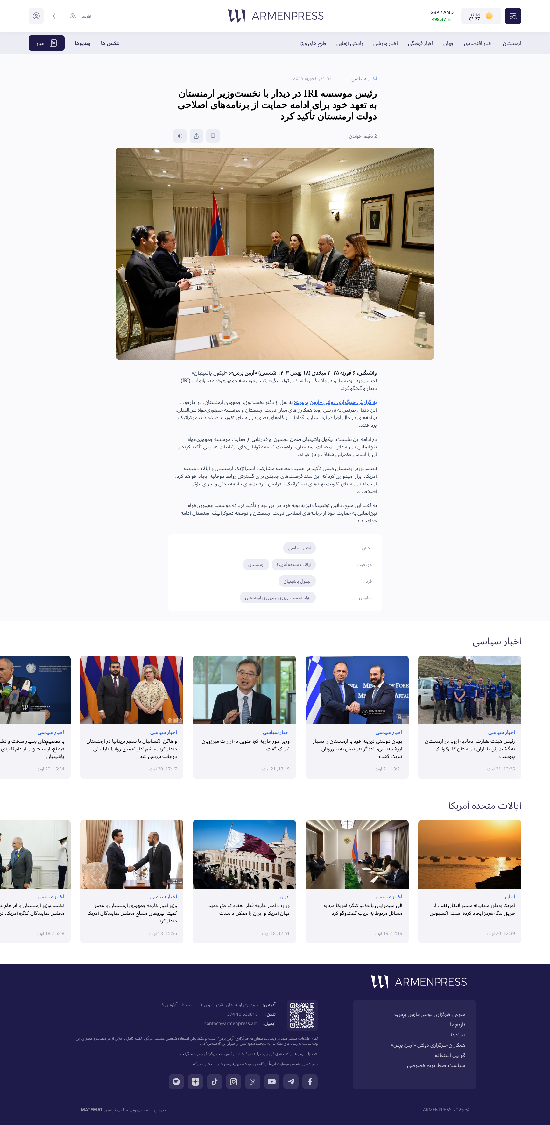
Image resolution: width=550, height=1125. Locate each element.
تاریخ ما (457, 1024)
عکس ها (110, 43)
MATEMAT (91, 1110)
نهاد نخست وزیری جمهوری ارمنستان (278, 597)
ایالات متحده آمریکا (294, 564)
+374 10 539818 (241, 1014)
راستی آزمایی (349, 43)
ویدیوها (83, 43)
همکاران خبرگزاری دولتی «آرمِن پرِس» (428, 1044)
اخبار (41, 43)
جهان (448, 43)
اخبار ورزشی (385, 43)
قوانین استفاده (450, 1054)
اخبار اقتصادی (478, 43)
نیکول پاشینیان (297, 581)
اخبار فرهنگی (420, 43)
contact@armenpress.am (231, 1023)
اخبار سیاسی (299, 548)
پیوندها (458, 1034)
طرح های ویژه (313, 43)
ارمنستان (512, 43)
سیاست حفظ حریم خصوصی (436, 1065)
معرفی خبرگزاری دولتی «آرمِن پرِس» (429, 1014)
